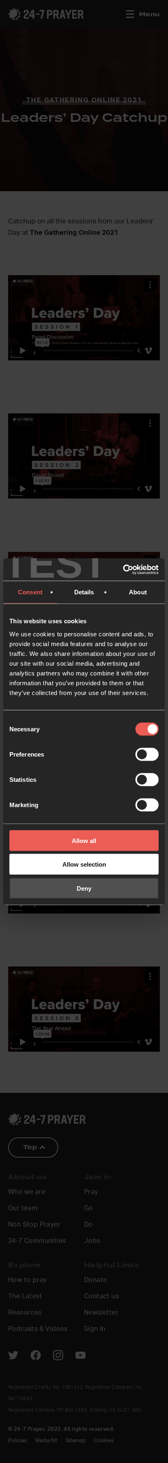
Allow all (84, 840)
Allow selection (84, 864)
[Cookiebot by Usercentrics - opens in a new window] (123, 569)
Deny (84, 888)
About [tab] (138, 592)
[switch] (147, 754)
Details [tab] (84, 592)
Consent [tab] (30, 592)
